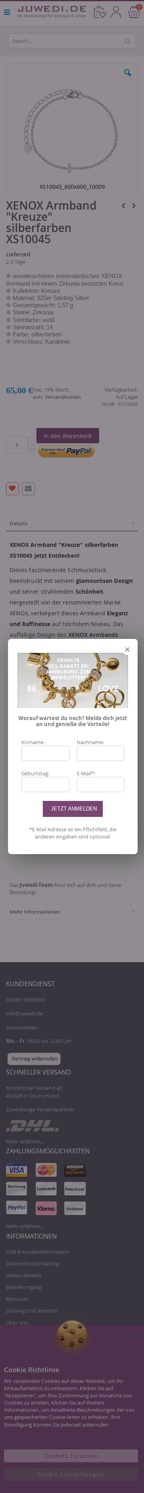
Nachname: (90, 742)
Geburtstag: (35, 773)
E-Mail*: (86, 773)
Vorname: (32, 742)
